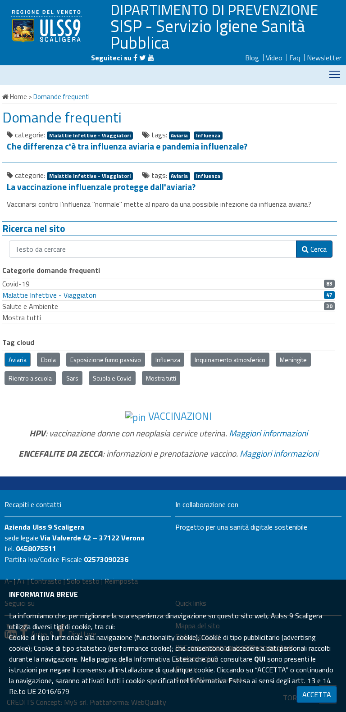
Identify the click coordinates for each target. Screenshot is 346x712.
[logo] (47, 25)
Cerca (318, 249)
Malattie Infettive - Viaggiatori (90, 136)
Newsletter (324, 57)
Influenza (208, 136)
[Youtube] (151, 57)
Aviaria (179, 136)
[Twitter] (142, 57)
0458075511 (36, 548)
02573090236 (106, 559)
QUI (259, 658)
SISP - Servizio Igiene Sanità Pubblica (207, 34)
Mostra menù (334, 74)
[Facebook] (135, 57)
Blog (252, 57)
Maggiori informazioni (268, 433)
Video (274, 57)
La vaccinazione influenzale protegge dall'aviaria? (101, 187)
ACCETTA (316, 694)
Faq (294, 57)
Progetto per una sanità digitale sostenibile (241, 527)
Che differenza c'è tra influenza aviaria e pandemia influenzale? (127, 146)
